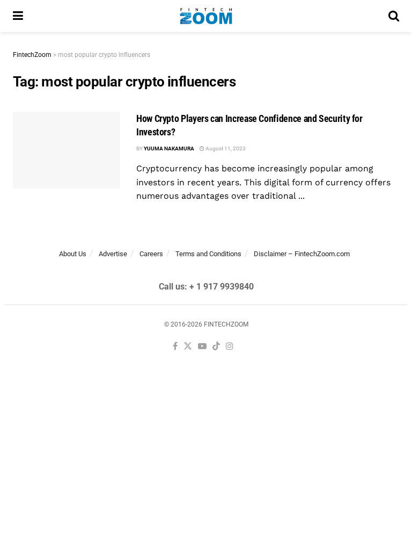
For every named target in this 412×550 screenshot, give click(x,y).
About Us (72, 254)
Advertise (113, 254)
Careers (151, 254)
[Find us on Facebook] (175, 347)
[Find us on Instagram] (229, 347)
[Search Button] (393, 16)
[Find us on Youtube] (202, 347)
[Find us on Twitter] (187, 347)
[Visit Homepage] (205, 16)
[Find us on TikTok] (216, 347)
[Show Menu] (18, 16)
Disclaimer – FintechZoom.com (302, 254)
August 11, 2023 (225, 148)
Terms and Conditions (208, 254)
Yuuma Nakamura (169, 148)
